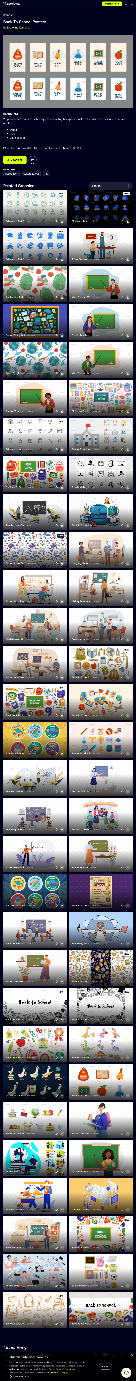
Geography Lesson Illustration (88, 829)
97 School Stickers (82, 411)
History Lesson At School (85, 601)
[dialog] (68, 1366)
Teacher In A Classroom (19, 525)
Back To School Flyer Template (88, 905)
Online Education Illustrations (22, 1171)
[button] (47, 1376)
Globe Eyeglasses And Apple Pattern (26, 373)
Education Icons (14, 449)
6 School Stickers (15, 905)
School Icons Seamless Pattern (23, 563)
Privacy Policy (62, 1369)
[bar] (132, 4)
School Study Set (15, 335)
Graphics (8, 15)
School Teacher (80, 867)
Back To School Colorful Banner (89, 1247)
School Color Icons (82, 449)
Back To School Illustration (20, 943)
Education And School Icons (21, 221)
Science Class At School (19, 1247)
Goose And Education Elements (23, 1095)
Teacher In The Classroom (86, 1171)
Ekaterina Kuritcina (18, 27)
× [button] (132, 1355)
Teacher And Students (18, 791)
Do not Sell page (61, 1372)
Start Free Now (112, 4)
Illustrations (11, 173)
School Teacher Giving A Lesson (23, 981)
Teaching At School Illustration (22, 829)
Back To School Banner (84, 1323)
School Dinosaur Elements (86, 1057)
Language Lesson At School (87, 563)
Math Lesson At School (18, 639)
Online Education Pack (18, 1285)
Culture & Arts (31, 173)
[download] (62, 221)
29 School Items (80, 1285)
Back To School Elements (85, 1095)
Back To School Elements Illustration (91, 715)
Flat (46, 173)
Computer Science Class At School (91, 639)
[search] (126, 4)
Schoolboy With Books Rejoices (89, 943)
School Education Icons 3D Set (23, 1133)
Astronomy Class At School (21, 677)
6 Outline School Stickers (20, 753)
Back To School (80, 525)
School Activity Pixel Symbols (87, 753)
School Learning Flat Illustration (23, 601)
